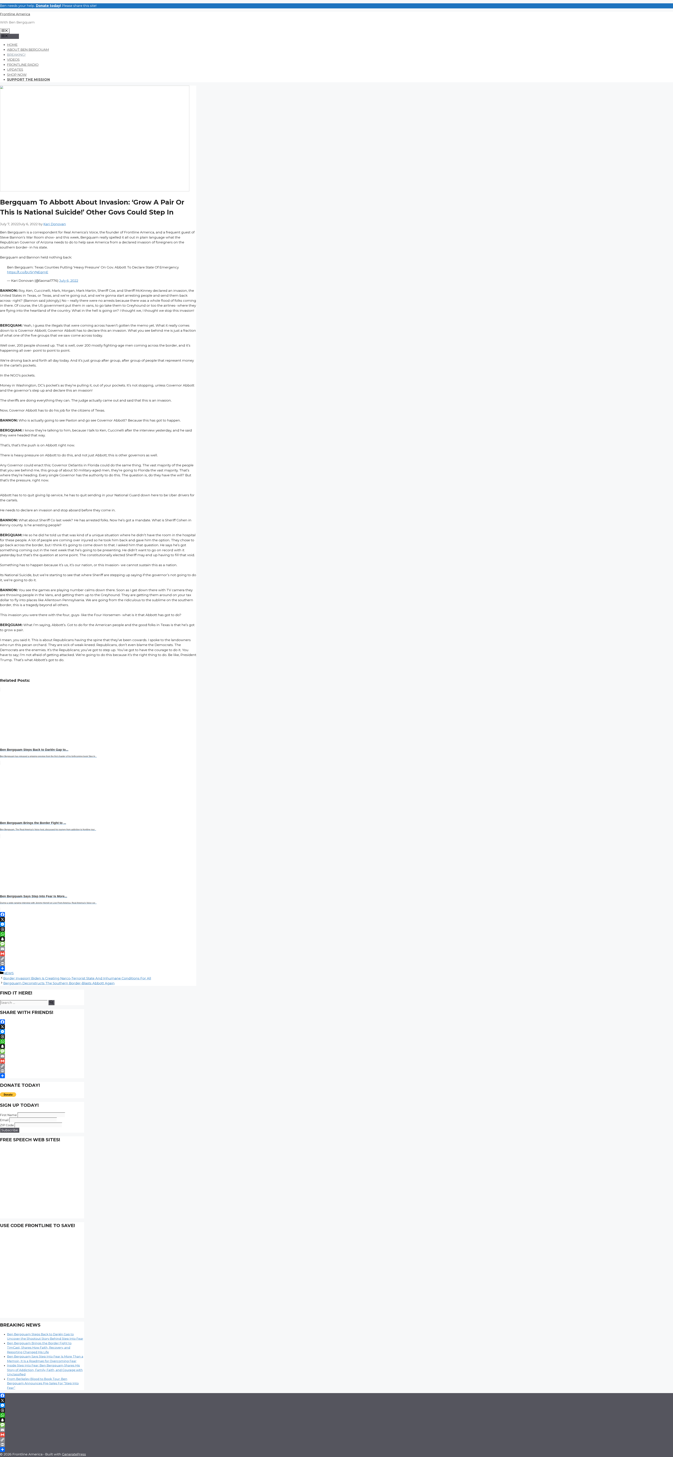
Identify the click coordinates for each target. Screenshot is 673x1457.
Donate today (48, 6)
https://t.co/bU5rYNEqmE (27, 272)
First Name (8, 1115)
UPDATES (15, 70)
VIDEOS (13, 60)
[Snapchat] (98, 939)
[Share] (98, 968)
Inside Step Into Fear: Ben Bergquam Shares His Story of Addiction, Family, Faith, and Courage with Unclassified (45, 1370)
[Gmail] (98, 953)
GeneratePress (74, 1454)
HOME (12, 45)
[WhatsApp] (98, 934)
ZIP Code (7, 1125)
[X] (98, 919)
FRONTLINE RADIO (23, 65)
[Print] (98, 963)
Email (4, 1120)
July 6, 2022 (68, 281)
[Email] (98, 948)
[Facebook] (98, 914)
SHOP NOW (17, 75)
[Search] (51, 1002)
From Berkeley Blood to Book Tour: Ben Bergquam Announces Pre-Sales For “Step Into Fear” (43, 1383)
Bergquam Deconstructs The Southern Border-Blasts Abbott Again (59, 983)
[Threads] (98, 929)
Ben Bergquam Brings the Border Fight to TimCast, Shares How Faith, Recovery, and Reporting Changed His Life (39, 1347)
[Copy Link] (98, 958)
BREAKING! (16, 55)
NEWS (8, 973)
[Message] (98, 943)
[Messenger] (98, 924)
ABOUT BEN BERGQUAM (28, 50)
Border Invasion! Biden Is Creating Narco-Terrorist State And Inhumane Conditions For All (77, 978)
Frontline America (15, 14)
